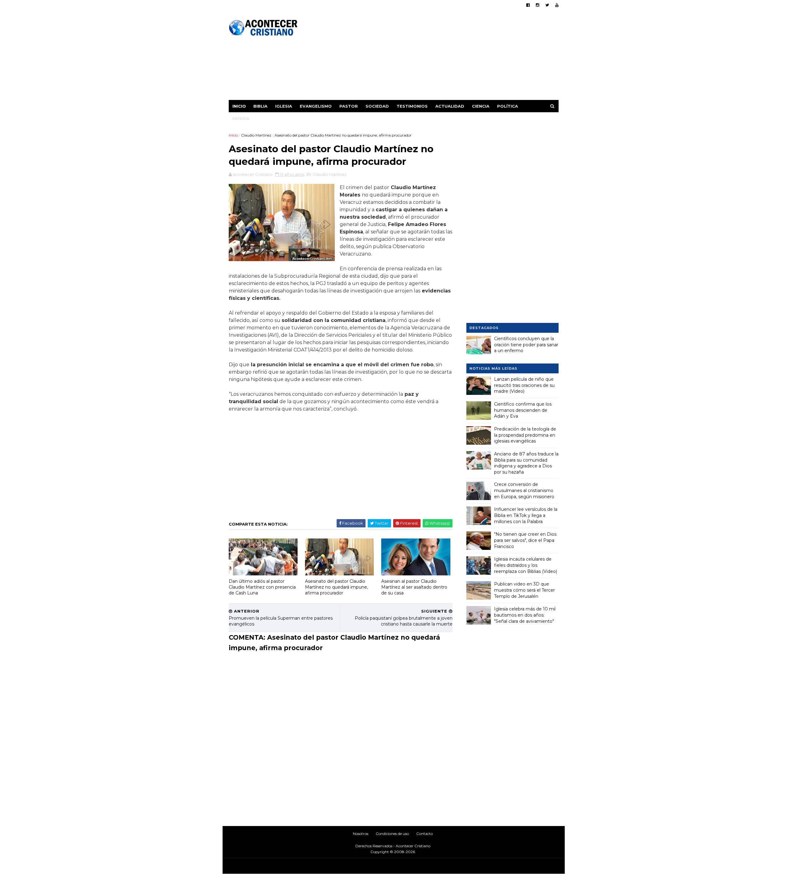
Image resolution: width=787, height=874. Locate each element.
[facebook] (528, 5)
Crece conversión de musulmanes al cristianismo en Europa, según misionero (524, 490)
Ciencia (480, 106)
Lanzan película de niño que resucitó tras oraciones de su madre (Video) (524, 385)
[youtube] (557, 5)
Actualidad (449, 106)
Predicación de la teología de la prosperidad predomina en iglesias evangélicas (525, 435)
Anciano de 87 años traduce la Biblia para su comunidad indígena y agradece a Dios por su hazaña (526, 463)
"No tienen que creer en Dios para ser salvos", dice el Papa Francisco (525, 540)
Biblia (260, 106)
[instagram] (537, 5)
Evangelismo (316, 106)
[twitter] (547, 5)
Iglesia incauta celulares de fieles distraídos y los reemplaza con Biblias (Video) (525, 565)
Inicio (239, 106)
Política (507, 106)
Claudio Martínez (256, 135)
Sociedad (377, 106)
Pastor (348, 106)
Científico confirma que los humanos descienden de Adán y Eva (523, 410)
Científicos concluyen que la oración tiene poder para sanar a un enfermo (526, 344)
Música (240, 118)
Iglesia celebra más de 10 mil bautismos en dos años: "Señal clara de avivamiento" (525, 615)
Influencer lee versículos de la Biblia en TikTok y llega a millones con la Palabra (525, 515)
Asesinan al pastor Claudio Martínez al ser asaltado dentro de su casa (414, 586)
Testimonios (412, 106)
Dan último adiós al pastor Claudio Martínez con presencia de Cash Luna (262, 586)
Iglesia (283, 106)
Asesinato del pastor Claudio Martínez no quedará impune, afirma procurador (336, 586)
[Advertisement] (446, 57)
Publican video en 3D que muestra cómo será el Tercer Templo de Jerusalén (524, 590)
